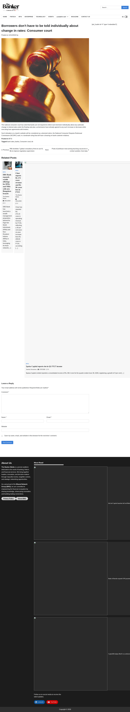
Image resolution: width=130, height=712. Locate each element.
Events (51, 16)
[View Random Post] (122, 16)
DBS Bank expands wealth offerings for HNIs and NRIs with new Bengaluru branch (7, 184)
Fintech (13, 16)
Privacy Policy (8, 498)
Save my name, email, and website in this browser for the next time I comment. (30, 435)
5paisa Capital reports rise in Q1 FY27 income (44, 366)
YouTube (53, 702)
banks (17, 141)
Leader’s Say (61, 17)
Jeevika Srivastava (31, 369)
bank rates (10, 141)
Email (49, 417)
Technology (40, 16)
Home (5, 16)
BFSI (20, 16)
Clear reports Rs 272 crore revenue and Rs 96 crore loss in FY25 (19, 182)
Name (3, 417)
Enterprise (29, 16)
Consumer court (25, 141)
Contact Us (85, 16)
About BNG (22, 498)
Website (4, 426)
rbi (32, 141)
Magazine (74, 16)
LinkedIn (40, 702)
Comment (5, 392)
